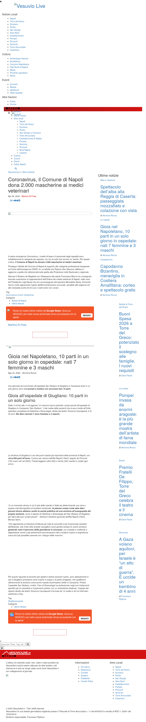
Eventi (16, 161)
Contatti (17, 114)
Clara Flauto (126, 375)
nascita (20, 601)
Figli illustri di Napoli (19, 67)
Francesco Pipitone (125, 597)
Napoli (13, 18)
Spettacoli (14, 89)
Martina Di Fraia (29, 196)
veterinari (30, 294)
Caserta (23, 152)
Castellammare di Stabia (31, 138)
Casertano (14, 49)
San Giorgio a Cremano (30, 132)
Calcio (13, 101)
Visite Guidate (16, 92)
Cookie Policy (87, 681)
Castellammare (17, 35)
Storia (12, 75)
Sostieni (17, 111)
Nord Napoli (25, 149)
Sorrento (14, 44)
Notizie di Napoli (19, 300)
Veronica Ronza (110, 215)
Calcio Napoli (20, 164)
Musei (12, 69)
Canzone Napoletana (19, 64)
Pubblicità (85, 678)
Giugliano (12, 601)
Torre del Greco (17, 21)
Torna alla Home (50, 334)
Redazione (86, 669)
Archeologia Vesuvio (19, 58)
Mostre (13, 87)
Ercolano (14, 24)
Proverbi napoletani (19, 72)
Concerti (14, 84)
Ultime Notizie (28, 172)
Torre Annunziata (18, 47)
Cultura (17, 155)
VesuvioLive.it (14, 172)
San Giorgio (15, 29)
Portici (13, 27)
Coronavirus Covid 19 (16, 294)
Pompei (13, 38)
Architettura (15, 61)
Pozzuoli (14, 41)
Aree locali (18, 118)
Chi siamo (85, 666)
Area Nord (14, 32)
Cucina (13, 104)
